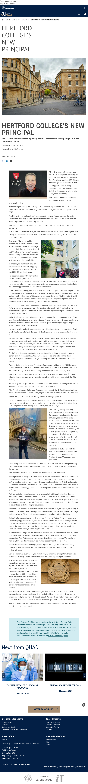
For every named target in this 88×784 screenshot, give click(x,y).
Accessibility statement (66, 767)
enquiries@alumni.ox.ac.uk (13, 755)
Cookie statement (50, 767)
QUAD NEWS (10, 20)
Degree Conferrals (52, 727)
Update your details (9, 727)
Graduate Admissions (53, 725)
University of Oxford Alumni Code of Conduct (20, 743)
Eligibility (5, 725)
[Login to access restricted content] (85, 8)
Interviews (22, 20)
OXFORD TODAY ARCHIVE (43, 709)
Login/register (7, 722)
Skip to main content (7, 3)
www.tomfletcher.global (58, 635)
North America (51, 740)
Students (49, 729)
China (47, 742)
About (4, 740)
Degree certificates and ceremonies (14, 729)
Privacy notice (81, 767)
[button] (79, 8)
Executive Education (53, 722)
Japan (48, 744)
